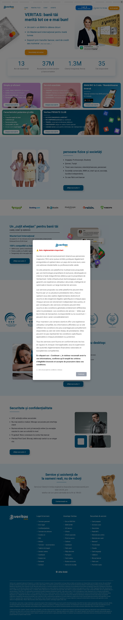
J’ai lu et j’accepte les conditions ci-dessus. (50, 370)
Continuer (81, 374)
